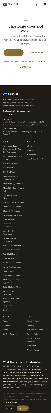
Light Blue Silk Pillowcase (9, 232)
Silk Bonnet (8, 168)
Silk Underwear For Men (13, 202)
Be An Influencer (10, 334)
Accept (23, 408)
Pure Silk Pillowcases (12, 245)
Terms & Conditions (35, 321)
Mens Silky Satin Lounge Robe (13, 189)
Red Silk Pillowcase (11, 254)
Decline (9, 408)
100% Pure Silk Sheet (12, 275)
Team (5, 321)
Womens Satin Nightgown (9, 292)
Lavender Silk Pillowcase (9, 225)
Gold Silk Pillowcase (12, 219)
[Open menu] (45, 4)
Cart (5, 310)
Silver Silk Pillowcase (12, 263)
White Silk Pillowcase (12, 267)
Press (5, 330)
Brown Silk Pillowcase (12, 215)
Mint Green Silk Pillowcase (9, 239)
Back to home (36, 52)
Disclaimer (31, 345)
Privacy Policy (33, 334)
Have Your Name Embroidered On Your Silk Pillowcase (12, 149)
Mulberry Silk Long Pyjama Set (11, 281)
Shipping (30, 325)
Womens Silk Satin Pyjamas (11, 300)
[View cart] (37, 4)
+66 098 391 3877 (10, 114)
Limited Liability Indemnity (33, 339)
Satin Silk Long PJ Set (12, 287)
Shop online (14, 52)
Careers (6, 325)
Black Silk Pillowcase (12, 207)
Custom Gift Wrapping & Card (12, 157)
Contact (30, 150)
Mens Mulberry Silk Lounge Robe (11, 178)
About (29, 146)
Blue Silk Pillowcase (11, 211)
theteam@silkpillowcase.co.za (16, 111)
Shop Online (8, 306)
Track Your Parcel (35, 159)
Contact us (25, 66)
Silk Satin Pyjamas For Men (12, 196)
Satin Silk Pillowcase (12, 258)
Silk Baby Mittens (10, 163)
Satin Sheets (8, 271)
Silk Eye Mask (9, 172)
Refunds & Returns (35, 330)
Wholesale (31, 154)
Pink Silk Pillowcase (11, 250)
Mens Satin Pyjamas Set (13, 184)
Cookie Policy (33, 350)
